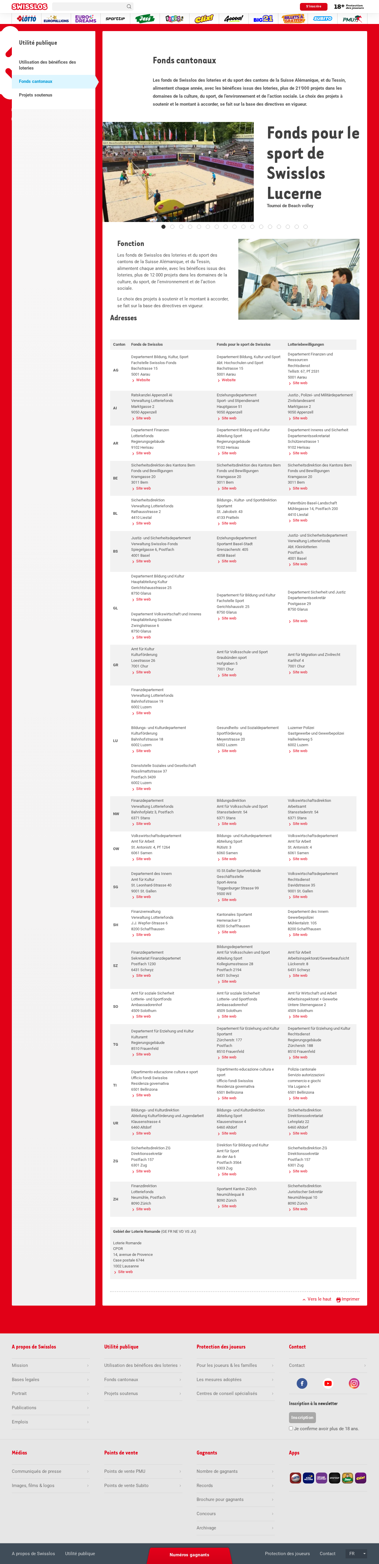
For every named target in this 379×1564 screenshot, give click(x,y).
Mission (20, 1365)
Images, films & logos (33, 1485)
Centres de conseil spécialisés (227, 1393)
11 (252, 227)
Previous (111, 175)
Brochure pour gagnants (220, 1499)
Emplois (20, 1422)
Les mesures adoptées (219, 1379)
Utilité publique (80, 1553)
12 (261, 227)
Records (205, 1485)
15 (288, 227)
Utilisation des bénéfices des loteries (47, 65)
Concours (206, 1513)
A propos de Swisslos (33, 1553)
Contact (327, 1553)
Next (358, 175)
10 (243, 227)
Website (143, 380)
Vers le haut (319, 1299)
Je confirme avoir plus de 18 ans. (326, 1428)
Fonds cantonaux (35, 81)
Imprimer (350, 1299)
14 (279, 227)
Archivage (206, 1528)
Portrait (19, 1393)
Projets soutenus (35, 95)
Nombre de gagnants (217, 1471)
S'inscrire (313, 6)
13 (270, 227)
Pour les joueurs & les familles (227, 1365)
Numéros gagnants (189, 1554)
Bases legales (25, 1379)
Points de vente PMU (124, 1471)
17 (305, 227)
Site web (300, 383)
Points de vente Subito (126, 1485)
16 (297, 227)
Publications (24, 1407)
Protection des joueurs (287, 1553)
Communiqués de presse (36, 1471)
